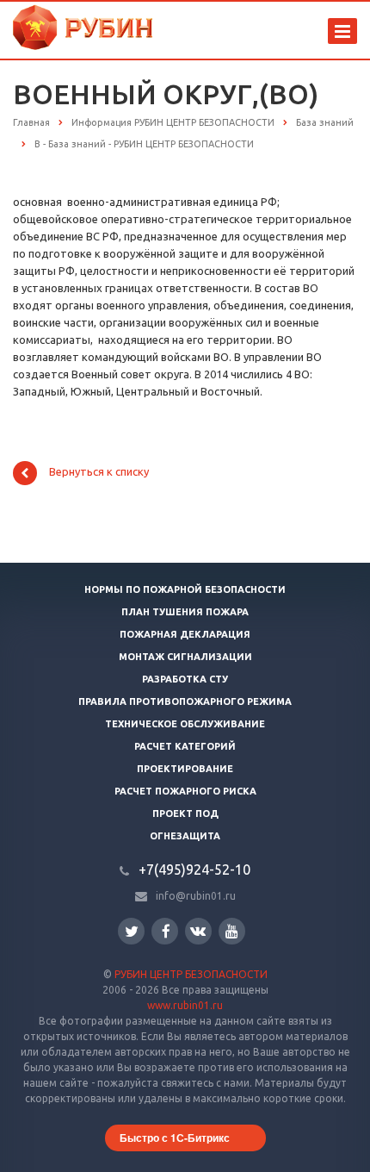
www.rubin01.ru (185, 1005)
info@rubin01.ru (196, 895)
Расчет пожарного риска (185, 791)
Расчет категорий (185, 746)
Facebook (164, 931)
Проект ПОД (185, 813)
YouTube (232, 931)
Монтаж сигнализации (185, 656)
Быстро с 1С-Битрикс (175, 1137)
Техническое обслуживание (185, 724)
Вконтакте (198, 931)
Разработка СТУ (185, 679)
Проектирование (185, 769)
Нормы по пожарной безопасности (185, 589)
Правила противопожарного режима (185, 701)
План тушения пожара (185, 612)
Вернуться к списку (99, 472)
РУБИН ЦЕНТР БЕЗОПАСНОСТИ (191, 974)
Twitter (131, 931)
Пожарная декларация (185, 634)
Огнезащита (185, 836)
